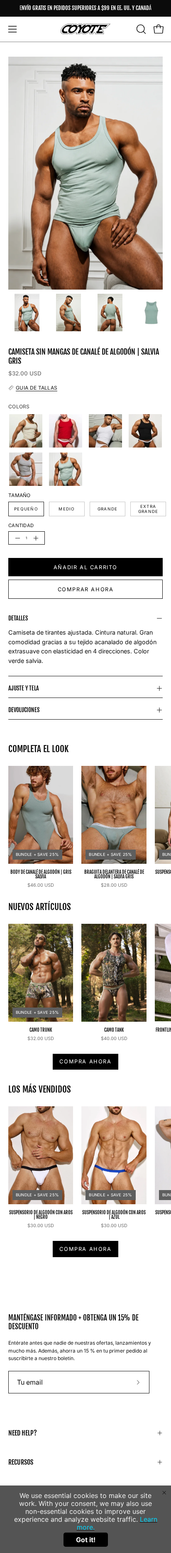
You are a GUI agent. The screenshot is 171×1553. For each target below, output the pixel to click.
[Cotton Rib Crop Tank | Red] (65, 431)
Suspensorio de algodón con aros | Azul (114, 1215)
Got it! (85, 1539)
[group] (85, 8)
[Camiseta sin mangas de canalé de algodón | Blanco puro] (105, 431)
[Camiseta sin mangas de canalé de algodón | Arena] (25, 431)
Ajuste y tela (23, 688)
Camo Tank (114, 1030)
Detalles (18, 618)
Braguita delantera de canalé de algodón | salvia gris (114, 874)
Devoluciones (23, 710)
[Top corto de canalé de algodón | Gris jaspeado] (25, 469)
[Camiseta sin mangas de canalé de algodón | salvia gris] (27, 312)
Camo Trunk (40, 1030)
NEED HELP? (22, 1433)
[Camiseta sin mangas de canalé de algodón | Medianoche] (145, 431)
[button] (140, 29)
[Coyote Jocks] (85, 29)
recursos (20, 1462)
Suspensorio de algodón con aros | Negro (41, 1215)
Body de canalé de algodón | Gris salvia (40, 874)
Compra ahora (85, 1061)
